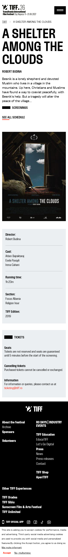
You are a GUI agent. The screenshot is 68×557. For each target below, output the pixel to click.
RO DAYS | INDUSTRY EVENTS (49, 424)
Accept (7, 553)
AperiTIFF (42, 477)
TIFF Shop (42, 472)
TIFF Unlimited (11, 512)
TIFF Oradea (9, 497)
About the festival (13, 422)
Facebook (33, 523)
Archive (6, 427)
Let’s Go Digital (45, 444)
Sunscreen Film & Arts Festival (21, 507)
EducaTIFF (42, 439)
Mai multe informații (12, 548)
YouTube (47, 523)
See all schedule (13, 117)
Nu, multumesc (22, 553)
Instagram (26, 523)
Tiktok (40, 523)
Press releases (45, 459)
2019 (8, 316)
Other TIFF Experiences (17, 488)
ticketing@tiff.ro (13, 388)
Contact (41, 463)
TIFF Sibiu (8, 502)
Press (39, 449)
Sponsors (8, 432)
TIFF (4, 22)
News (39, 454)
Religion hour (12, 303)
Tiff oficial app (14, 522)
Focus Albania (13, 298)
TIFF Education (45, 434)
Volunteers (9, 441)
